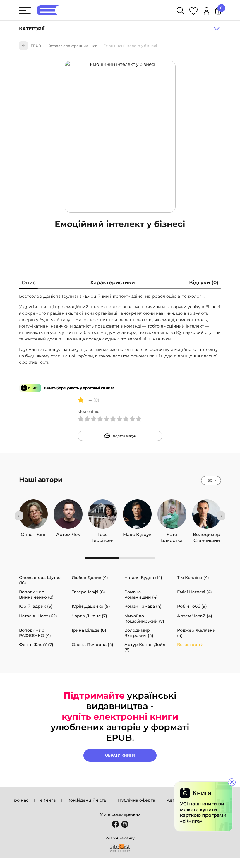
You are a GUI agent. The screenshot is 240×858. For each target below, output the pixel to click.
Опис (29, 282)
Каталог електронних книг (72, 46)
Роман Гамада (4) (143, 606)
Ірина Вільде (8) (89, 630)
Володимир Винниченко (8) (36, 594)
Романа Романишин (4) (141, 594)
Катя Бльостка (172, 534)
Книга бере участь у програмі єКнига (79, 388)
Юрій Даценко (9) (91, 606)
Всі (210, 480)
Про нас (19, 800)
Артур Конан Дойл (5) (144, 647)
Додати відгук (124, 436)
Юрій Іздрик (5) (35, 606)
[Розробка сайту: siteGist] (120, 848)
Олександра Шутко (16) (40, 580)
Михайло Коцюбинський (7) (144, 618)
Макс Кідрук (137, 534)
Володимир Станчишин (206, 534)
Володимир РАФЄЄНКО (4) (35, 633)
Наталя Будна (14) (143, 577)
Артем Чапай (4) (194, 615)
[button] (19, 515)
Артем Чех (68, 534)
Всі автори (188, 644)
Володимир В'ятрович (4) (138, 633)
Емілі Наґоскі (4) (194, 592)
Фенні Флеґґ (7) (36, 644)
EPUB (36, 46)
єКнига (48, 800)
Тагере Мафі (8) (88, 592)
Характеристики (112, 282)
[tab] (28, 283)
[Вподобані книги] (193, 12)
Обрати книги (120, 755)
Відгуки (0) (203, 282)
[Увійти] (206, 12)
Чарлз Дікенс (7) (89, 615)
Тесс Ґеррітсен (103, 534)
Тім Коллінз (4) (193, 577)
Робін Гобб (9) (192, 606)
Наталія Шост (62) (38, 615)
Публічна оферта (136, 800)
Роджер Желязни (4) (196, 633)
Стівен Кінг (33, 534)
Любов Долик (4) (90, 577)
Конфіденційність (86, 800)
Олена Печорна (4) (92, 644)
